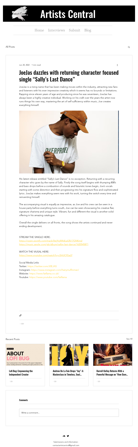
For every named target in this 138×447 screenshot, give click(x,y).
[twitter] (68, 436)
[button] (129, 47)
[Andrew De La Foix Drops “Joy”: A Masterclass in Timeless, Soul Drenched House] (69, 355)
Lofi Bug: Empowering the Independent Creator (21, 372)
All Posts (10, 46)
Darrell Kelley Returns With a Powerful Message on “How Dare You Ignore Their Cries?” (111, 372)
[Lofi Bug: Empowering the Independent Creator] (25, 355)
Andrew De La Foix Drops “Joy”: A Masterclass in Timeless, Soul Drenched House (68, 372)
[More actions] (117, 64)
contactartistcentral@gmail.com (66, 445)
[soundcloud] (64, 436)
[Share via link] (20, 315)
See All (129, 339)
